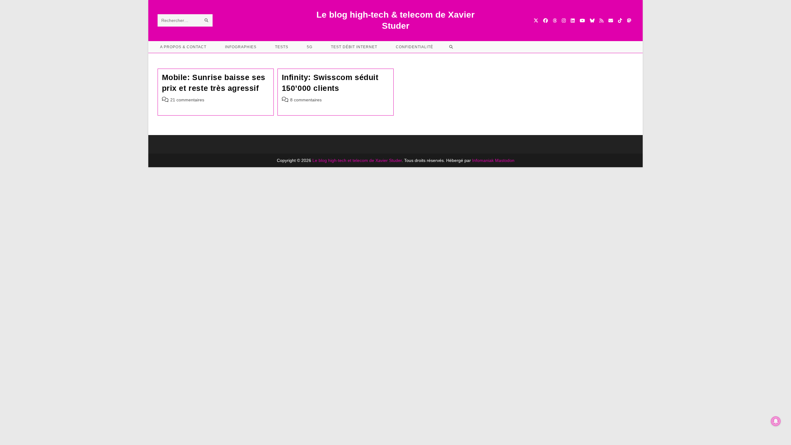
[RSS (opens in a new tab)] (601, 20)
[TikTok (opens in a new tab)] (619, 20)
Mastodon (504, 160)
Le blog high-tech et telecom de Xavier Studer (357, 160)
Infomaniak (483, 160)
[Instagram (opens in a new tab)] (563, 20)
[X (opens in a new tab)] (536, 20)
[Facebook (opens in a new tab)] (545, 20)
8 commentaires (306, 99)
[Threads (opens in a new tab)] (554, 20)
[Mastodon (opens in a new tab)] (628, 20)
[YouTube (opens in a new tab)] (582, 20)
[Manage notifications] (776, 421)
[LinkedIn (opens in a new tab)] (572, 20)
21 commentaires (187, 99)
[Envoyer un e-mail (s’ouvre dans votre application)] (610, 20)
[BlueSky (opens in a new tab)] (592, 20)
